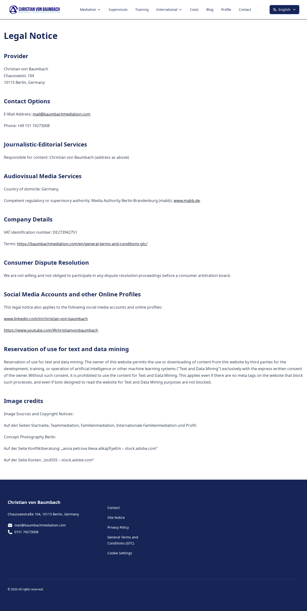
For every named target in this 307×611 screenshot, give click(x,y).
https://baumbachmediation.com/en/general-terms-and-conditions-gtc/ (82, 243)
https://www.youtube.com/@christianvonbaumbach (51, 330)
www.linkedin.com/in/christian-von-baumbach (46, 318)
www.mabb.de (187, 200)
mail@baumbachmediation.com (61, 114)
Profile (226, 9)
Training (142, 9)
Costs (194, 9)
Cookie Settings (119, 553)
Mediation (88, 9)
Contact (245, 9)
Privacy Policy (118, 527)
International (166, 9)
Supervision (118, 9)
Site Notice (116, 517)
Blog (209, 9)
